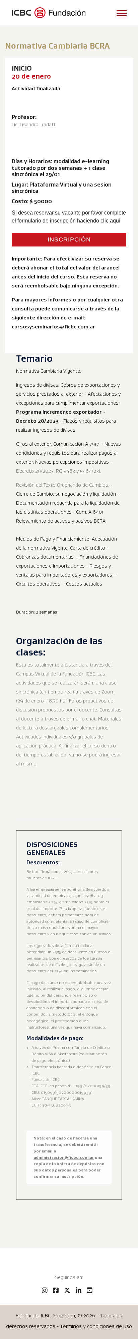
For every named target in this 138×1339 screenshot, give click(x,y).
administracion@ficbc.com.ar (63, 1157)
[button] (121, 11)
